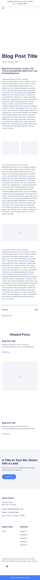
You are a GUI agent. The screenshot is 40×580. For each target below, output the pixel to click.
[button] (36, 8)
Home (4, 531)
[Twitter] (11, 566)
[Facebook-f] (3, 566)
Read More (6, 352)
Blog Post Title (8, 341)
